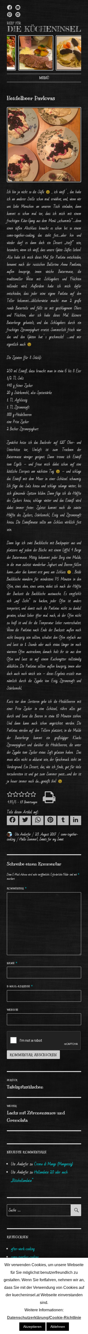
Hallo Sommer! (29, 839)
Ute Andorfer (23, 834)
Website (13, 1009)
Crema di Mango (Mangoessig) (53, 1164)
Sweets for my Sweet (51, 839)
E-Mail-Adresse (20, 986)
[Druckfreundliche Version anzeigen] (44, 797)
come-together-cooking (24, 1257)
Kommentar (17, 888)
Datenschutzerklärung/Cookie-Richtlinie (44, 1317)
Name (12, 963)
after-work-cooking (22, 1248)
